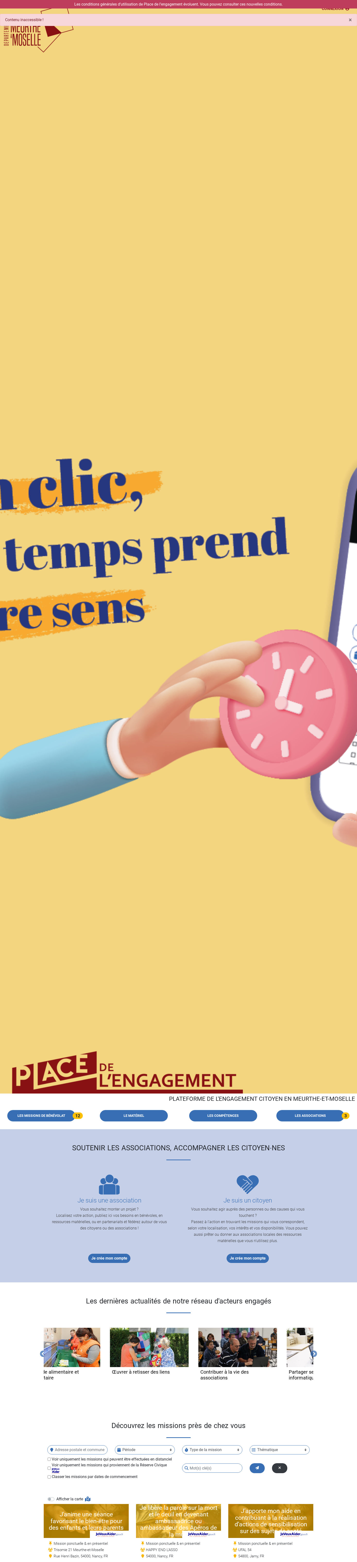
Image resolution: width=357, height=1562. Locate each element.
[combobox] (77, 1449)
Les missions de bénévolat (41, 1116)
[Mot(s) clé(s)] (186, 1468)
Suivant (312, 1352)
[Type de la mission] (186, 1449)
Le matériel (134, 1116)
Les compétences (223, 1116)
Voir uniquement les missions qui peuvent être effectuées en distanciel (112, 1459)
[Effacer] (279, 1468)
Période (128, 1449)
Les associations (310, 1116)
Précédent (42, 1352)
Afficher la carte (70, 1499)
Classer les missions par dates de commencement (94, 1476)
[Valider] (257, 1468)
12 (77, 1115)
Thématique (267, 1449)
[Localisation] (51, 1449)
